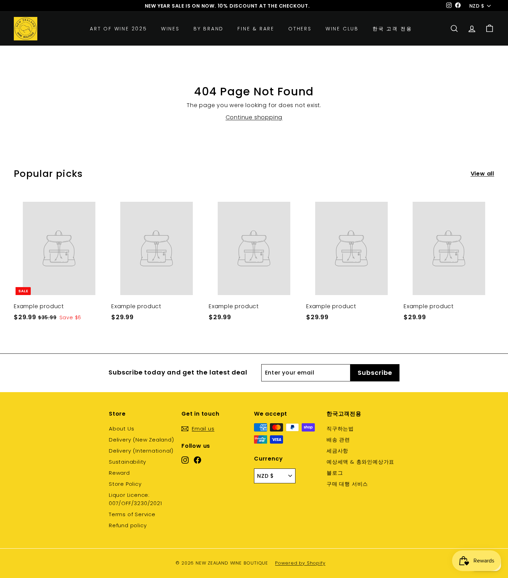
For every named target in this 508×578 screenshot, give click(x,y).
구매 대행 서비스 (347, 483)
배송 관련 (338, 439)
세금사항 (337, 450)
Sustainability (127, 461)
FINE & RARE (255, 28)
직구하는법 (340, 428)
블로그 (335, 472)
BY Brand (209, 28)
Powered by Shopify (300, 563)
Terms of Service (132, 514)
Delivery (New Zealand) (141, 439)
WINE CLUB (342, 28)
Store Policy (125, 483)
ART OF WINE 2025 (118, 28)
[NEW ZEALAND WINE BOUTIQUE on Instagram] (185, 460)
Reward (119, 472)
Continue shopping (254, 117)
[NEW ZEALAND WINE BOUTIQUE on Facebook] (197, 460)
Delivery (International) (141, 450)
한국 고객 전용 (392, 28)
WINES (170, 28)
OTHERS (300, 28)
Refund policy (128, 525)
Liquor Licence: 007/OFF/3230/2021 (135, 499)
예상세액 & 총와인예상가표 (360, 461)
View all (482, 174)
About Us (121, 428)
